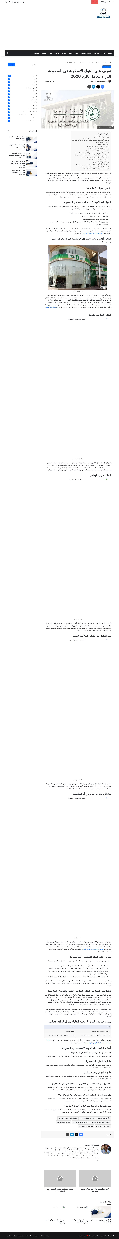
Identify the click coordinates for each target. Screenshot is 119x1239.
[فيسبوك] (102, 87)
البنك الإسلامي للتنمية (102, 142)
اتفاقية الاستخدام (45, 1235)
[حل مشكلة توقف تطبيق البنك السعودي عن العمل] (77, 1212)
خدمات (97, 53)
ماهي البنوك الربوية (63, 1122)
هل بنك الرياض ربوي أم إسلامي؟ (100, 163)
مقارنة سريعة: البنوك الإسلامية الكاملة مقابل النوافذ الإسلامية (90, 155)
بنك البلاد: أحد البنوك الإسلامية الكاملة (97, 146)
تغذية (34, 82)
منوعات (33, 90)
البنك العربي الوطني (102, 144)
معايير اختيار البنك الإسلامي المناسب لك (97, 150)
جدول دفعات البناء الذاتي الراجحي (93, 233)
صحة (44, 53)
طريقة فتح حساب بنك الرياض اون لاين (92, 949)
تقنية (77, 53)
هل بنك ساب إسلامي (85, 1126)
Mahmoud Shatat (103, 81)
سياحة (57, 53)
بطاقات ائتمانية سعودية (29, 111)
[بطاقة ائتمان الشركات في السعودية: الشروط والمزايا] (31, 172)
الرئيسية (110, 53)
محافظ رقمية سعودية (30, 120)
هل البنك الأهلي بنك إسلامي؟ (101, 161)
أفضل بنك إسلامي (103, 1118)
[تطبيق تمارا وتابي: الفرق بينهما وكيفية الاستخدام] (31, 139)
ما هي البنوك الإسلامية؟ (101, 136)
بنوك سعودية (101, 62)
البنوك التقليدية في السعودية (67, 1118)
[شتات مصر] (103, 13)
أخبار (104, 53)
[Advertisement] (59, 36)
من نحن (21, 1235)
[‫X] (98, 87)
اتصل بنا (37, 1235)
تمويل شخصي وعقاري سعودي (27, 114)
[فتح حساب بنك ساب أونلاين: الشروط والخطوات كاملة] (54, 1212)
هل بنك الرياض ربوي (102, 1126)
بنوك (64, 53)
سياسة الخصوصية (29, 1235)
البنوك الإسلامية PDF (87, 1118)
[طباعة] (89, 87)
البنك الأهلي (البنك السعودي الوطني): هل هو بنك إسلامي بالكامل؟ (90, 140)
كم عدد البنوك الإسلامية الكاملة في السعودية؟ (97, 159)
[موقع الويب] (98, 1161)
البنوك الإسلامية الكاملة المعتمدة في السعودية (95, 138)
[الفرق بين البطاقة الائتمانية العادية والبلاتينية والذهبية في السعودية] (31, 163)
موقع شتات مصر (82, 1235)
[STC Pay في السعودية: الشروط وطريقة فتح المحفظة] (31, 155)
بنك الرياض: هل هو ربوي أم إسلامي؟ (98, 148)
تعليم (51, 53)
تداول (70, 53)
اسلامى (37, 53)
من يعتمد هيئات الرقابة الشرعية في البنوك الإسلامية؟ (95, 168)
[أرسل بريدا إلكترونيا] (97, 81)
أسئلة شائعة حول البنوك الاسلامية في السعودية (94, 157)
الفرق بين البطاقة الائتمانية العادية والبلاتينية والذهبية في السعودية (17, 163)
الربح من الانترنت (87, 53)
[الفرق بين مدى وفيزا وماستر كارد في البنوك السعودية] (101, 1212)
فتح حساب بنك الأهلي (52, 307)
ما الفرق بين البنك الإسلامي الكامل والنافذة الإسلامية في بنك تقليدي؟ (92, 164)
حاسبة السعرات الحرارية (12, 1235)
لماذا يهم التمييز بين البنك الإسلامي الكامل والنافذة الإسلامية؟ (91, 153)
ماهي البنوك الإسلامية (79, 1122)
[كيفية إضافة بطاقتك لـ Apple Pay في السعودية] (31, 147)
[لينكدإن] (93, 87)
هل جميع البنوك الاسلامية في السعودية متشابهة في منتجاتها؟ (94, 166)
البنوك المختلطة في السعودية (100, 1122)
